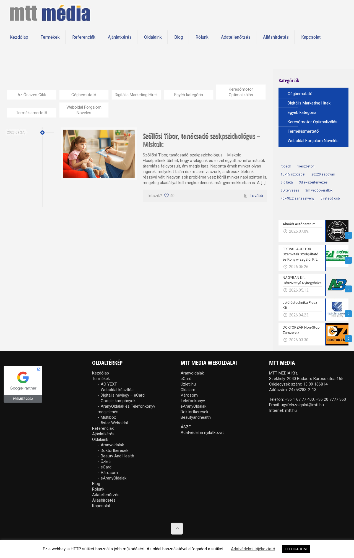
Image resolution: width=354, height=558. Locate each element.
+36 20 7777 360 (331, 399)
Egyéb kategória (188, 94)
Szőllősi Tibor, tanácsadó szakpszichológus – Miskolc (201, 140)
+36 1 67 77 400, (300, 399)
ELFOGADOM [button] (296, 549)
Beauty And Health (117, 456)
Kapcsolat (101, 505)
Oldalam (188, 389)
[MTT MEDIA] (50, 12)
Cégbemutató (83, 94)
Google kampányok (118, 400)
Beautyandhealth (196, 417)
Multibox (108, 417)
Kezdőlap (100, 373)
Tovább (256, 195)
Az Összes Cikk (31, 94)
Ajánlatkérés (103, 433)
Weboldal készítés (117, 389)
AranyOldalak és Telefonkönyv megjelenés (126, 409)
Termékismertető (31, 112)
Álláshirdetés (104, 500)
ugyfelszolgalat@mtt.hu (302, 404)
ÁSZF (186, 427)
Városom (109, 472)
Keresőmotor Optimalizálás (241, 92)
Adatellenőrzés (105, 494)
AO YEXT (109, 384)
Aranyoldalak (112, 444)
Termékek (101, 378)
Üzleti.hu (188, 384)
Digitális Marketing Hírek (136, 94)
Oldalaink (100, 439)
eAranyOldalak (113, 478)
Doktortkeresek (114, 450)
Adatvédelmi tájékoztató (253, 548)
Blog (96, 483)
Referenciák (103, 428)
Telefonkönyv (193, 400)
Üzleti (106, 461)
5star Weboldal (114, 422)
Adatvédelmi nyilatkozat (202, 432)
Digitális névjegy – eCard (123, 395)
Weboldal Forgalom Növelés (83, 110)
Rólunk (98, 489)
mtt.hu (291, 410)
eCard (106, 467)
